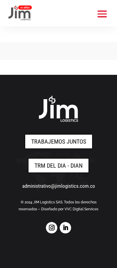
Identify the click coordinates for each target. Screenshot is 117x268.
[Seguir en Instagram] (51, 227)
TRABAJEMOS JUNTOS (58, 141)
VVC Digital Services (81, 209)
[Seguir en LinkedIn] (65, 227)
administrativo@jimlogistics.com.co (58, 186)
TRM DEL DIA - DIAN (58, 165)
